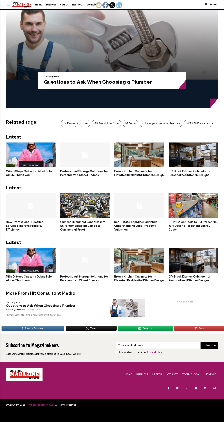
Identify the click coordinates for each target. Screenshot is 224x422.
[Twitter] (205, 388)
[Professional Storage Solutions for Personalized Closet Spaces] (85, 154)
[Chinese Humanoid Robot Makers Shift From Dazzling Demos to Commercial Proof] (85, 205)
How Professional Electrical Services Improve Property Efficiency (25, 225)
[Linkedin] (187, 388)
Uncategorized (52, 76)
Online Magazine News (15, 309)
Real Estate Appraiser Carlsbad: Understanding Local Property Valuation (136, 225)
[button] (210, 4)
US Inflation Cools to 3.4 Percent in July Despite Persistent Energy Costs (193, 225)
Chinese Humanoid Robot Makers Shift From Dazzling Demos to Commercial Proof (82, 225)
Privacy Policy (154, 352)
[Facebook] (168, 388)
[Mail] (196, 388)
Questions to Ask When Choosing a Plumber (98, 82)
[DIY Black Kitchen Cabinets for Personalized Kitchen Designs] (193, 154)
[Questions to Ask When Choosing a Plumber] (112, 45)
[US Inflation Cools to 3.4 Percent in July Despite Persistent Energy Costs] (193, 205)
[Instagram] (177, 388)
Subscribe (209, 345)
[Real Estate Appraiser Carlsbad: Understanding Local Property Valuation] (139, 205)
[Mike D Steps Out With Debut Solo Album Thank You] (31, 154)
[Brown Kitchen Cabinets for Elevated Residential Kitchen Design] (139, 154)
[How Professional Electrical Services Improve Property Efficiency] (31, 205)
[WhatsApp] (214, 388)
